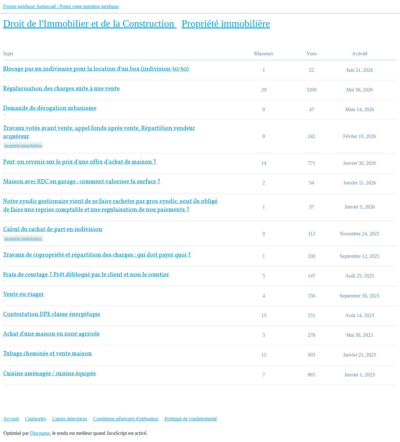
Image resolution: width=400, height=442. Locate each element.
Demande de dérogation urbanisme (49, 108)
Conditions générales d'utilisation (125, 418)
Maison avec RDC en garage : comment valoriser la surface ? (81, 182)
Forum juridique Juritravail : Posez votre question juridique (61, 6)
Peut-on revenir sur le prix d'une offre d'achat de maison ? (79, 162)
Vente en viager (23, 294)
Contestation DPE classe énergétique (51, 314)
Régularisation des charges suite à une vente (61, 89)
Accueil (11, 418)
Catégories (35, 418)
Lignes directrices (69, 418)
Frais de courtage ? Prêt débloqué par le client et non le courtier (86, 275)
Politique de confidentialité (190, 418)
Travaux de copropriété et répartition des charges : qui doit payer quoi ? (97, 255)
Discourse (40, 433)
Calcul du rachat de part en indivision (52, 229)
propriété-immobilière (23, 145)
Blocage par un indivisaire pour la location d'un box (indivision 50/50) (96, 69)
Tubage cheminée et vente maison (47, 354)
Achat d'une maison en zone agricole (51, 334)
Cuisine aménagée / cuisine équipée (49, 374)
